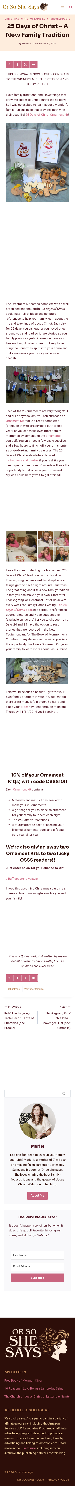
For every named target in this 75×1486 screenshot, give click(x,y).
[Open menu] (62, 7)
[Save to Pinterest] (10, 64)
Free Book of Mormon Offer (23, 1380)
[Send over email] (34, 64)
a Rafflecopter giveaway (22, 878)
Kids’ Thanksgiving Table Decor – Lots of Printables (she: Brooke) (19, 1017)
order (24, 707)
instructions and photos (22, 460)
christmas (13, 989)
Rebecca (26, 43)
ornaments (53, 436)
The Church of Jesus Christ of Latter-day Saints (37, 1396)
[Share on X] (26, 64)
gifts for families (34, 989)
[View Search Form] (71, 7)
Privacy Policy (58, 1479)
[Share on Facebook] (18, 64)
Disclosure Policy (30, 1479)
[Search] (64, 1093)
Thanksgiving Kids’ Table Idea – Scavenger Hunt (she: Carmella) (56, 1017)
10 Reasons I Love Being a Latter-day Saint (33, 1388)
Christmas (12, 18)
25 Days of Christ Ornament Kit (46, 114)
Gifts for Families (33, 18)
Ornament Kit (15, 421)
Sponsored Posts (58, 18)
